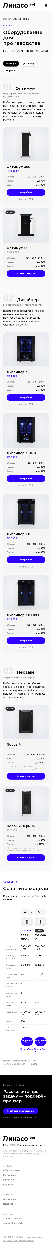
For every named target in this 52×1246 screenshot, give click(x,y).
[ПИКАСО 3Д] (19, 5)
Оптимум (11, 63)
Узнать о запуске (26, 273)
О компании (10, 1199)
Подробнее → (27, 1050)
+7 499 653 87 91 (12, 1218)
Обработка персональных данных (18, 1240)
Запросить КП (27, 1041)
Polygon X (8, 1179)
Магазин (8, 1184)
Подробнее (26, 192)
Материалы (9, 1175)
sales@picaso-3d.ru (13, 1223)
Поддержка (10, 1204)
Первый (10, 70)
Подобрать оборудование (20, 1111)
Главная (7, 19)
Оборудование (11, 1170)
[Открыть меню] (46, 5)
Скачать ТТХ (26, 199)
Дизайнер (29, 63)
